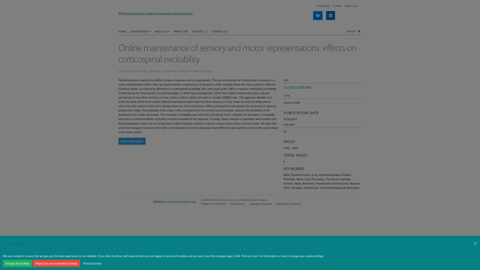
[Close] (475, 244)
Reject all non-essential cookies (56, 263)
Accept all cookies (17, 263)
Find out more (92, 263)
